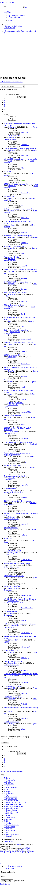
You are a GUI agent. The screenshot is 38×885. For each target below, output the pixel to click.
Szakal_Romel (13, 553)
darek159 (11, 259)
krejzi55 (11, 237)
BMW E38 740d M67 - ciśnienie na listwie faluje (20, 269)
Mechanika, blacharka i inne (13, 492)
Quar (10, 321)
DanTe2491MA (13, 588)
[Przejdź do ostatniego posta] (29, 132)
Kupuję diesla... (9, 333)
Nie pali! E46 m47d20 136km (14, 403)
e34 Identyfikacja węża (12, 586)
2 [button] (4, 101)
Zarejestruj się (5, 884)
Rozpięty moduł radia (11, 257)
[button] (4, 93)
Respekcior (12, 663)
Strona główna (9, 841)
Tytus (10, 161)
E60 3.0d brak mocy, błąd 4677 (14, 355)
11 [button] (5, 109)
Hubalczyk (11, 127)
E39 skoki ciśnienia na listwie (14, 305)
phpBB (18, 844)
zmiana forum (8, 171)
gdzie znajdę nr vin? (11, 528)
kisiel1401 (11, 711)
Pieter (10, 173)
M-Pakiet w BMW (10, 488)
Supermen (11, 271)
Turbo (35, 284)
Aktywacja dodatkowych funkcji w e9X (17, 563)
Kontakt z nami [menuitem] (10, 868)
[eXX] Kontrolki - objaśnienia (14, 576)
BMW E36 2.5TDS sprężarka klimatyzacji (18, 235)
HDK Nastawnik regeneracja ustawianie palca (20, 624)
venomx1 (11, 138)
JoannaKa (11, 478)
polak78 (11, 613)
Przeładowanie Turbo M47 (13, 686)
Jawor (10, 444)
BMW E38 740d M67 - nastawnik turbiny (18, 282)
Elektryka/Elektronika (11, 139)
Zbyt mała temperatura (11, 611)
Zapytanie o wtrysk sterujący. (14, 415)
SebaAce (11, 371)
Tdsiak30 (11, 699)
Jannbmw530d (13, 405)
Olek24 (10, 307)
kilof (9, 198)
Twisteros (11, 344)
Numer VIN (8, 538)
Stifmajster (11, 357)
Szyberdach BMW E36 (12, 136)
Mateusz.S (11, 517)
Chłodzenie (34, 444)
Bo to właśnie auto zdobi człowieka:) (16, 330)
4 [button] (4, 104)
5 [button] (4, 106)
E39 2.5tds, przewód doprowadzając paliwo (19, 342)
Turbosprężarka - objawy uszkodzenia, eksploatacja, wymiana (17, 454)
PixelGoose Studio (24, 850)
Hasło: (3, 876)
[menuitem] (16, 15)
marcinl (10, 394)
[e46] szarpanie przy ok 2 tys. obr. (15, 292)
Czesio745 (12, 186)
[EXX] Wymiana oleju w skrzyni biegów (17, 501)
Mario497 (11, 652)
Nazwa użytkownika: (8, 872)
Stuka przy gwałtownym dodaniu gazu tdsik (19, 209)
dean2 (10, 382)
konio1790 (11, 294)
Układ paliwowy (9, 433)
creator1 (11, 248)
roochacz (11, 211)
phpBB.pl (26, 848)
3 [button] (4, 102)
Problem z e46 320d (11, 650)
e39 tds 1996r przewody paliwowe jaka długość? (21, 159)
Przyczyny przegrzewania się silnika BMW (18, 442)
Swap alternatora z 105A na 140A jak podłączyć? (21, 148)
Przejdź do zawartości (7, 2)
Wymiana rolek (9, 380)
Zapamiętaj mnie (18, 881)
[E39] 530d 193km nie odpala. (14, 246)
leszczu (10, 417)
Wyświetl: (4, 737)
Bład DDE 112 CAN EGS (12, 551)
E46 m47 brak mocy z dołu (13, 661)
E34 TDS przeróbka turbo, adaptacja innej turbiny (21, 674)
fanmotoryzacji (15, 332)
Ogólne (35, 127)
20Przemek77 (13, 431)
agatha (10, 529)
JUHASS (11, 490)
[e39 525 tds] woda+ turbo (13, 697)
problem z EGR (9, 196)
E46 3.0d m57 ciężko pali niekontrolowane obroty (21, 184)
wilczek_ (11, 724)
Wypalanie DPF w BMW (12, 465)
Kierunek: (15, 739)
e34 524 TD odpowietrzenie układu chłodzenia (20, 599)
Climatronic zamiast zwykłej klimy (15, 476)
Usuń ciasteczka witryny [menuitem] (13, 866)
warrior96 (11, 688)
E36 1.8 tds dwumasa (11, 722)
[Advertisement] (19, 55)
